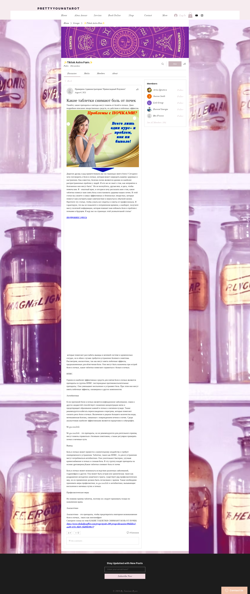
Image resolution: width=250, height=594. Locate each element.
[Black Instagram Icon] (202, 15)
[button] (190, 15)
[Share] (137, 89)
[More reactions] (77, 532)
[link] (72, 73)
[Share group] (184, 63)
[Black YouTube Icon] (196, 15)
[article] (103, 316)
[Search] (162, 64)
